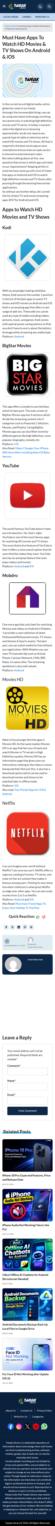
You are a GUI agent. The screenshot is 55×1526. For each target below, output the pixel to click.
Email (11, 1094)
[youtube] (36, 1426)
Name (11, 1080)
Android (14, 26)
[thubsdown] (43, 917)
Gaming (26, 16)
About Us (11, 1410)
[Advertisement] (27, 1006)
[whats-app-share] (25, 927)
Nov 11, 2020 (20, 945)
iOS (16, 444)
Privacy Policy (44, 1410)
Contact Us (26, 1410)
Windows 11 (42, 16)
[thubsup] (37, 917)
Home (7, 26)
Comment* (13, 1065)
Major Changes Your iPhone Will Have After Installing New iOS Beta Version (26, 452)
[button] (40, 6)
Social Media (11, 16)
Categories (38, 1416)
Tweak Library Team (35, 947)
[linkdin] (18, 927)
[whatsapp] (44, 1426)
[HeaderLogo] (17, 6)
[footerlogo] (27, 1401)
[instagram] (19, 1426)
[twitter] (12, 927)
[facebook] (6, 927)
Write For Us (20, 1416)
